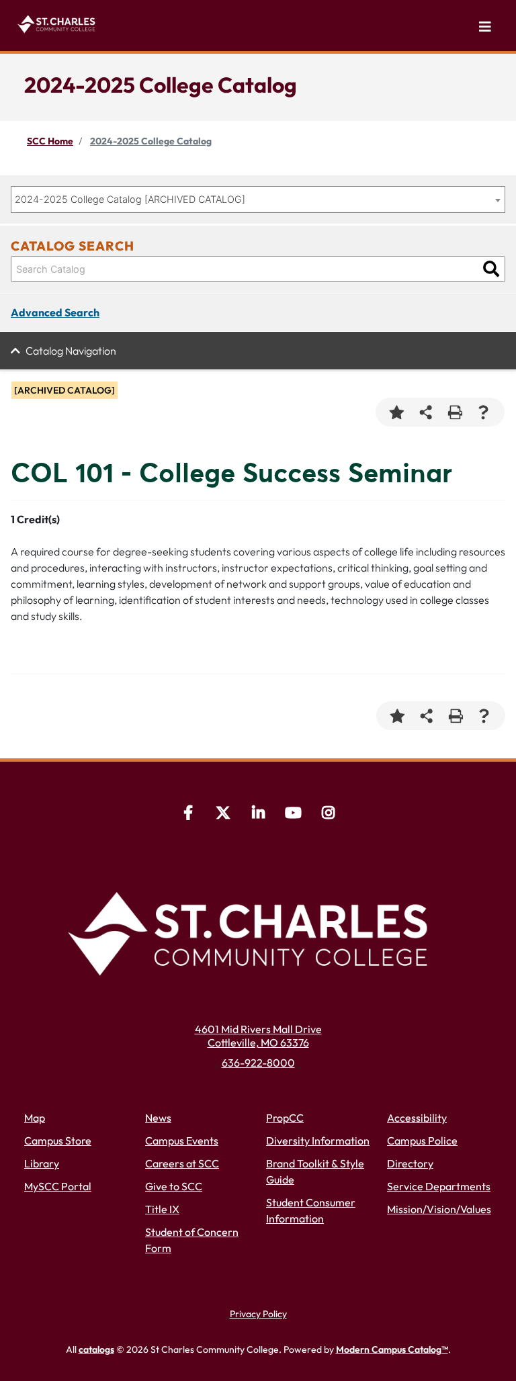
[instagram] (328, 814)
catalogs (96, 1349)
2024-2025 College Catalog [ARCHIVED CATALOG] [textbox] (130, 199)
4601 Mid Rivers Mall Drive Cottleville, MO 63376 (258, 1035)
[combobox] (258, 199)
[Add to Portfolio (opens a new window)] (396, 412)
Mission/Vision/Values (439, 1209)
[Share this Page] (425, 412)
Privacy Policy (258, 1314)
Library (41, 1163)
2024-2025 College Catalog (151, 141)
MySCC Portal (57, 1186)
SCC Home (50, 141)
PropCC (285, 1117)
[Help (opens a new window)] (483, 412)
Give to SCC (173, 1186)
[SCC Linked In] (258, 814)
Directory (410, 1163)
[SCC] (293, 814)
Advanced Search (55, 312)
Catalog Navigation (71, 350)
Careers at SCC (182, 1163)
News (158, 1117)
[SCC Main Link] (258, 929)
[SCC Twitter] (223, 814)
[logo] (58, 22)
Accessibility (417, 1117)
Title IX (162, 1209)
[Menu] (485, 27)
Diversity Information (318, 1140)
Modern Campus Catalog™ (392, 1349)
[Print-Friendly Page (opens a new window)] (454, 412)
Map (34, 1117)
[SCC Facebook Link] (188, 814)
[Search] (491, 269)
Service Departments (438, 1186)
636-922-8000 (258, 1062)
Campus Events (181, 1140)
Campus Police (422, 1140)
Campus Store (57, 1140)
